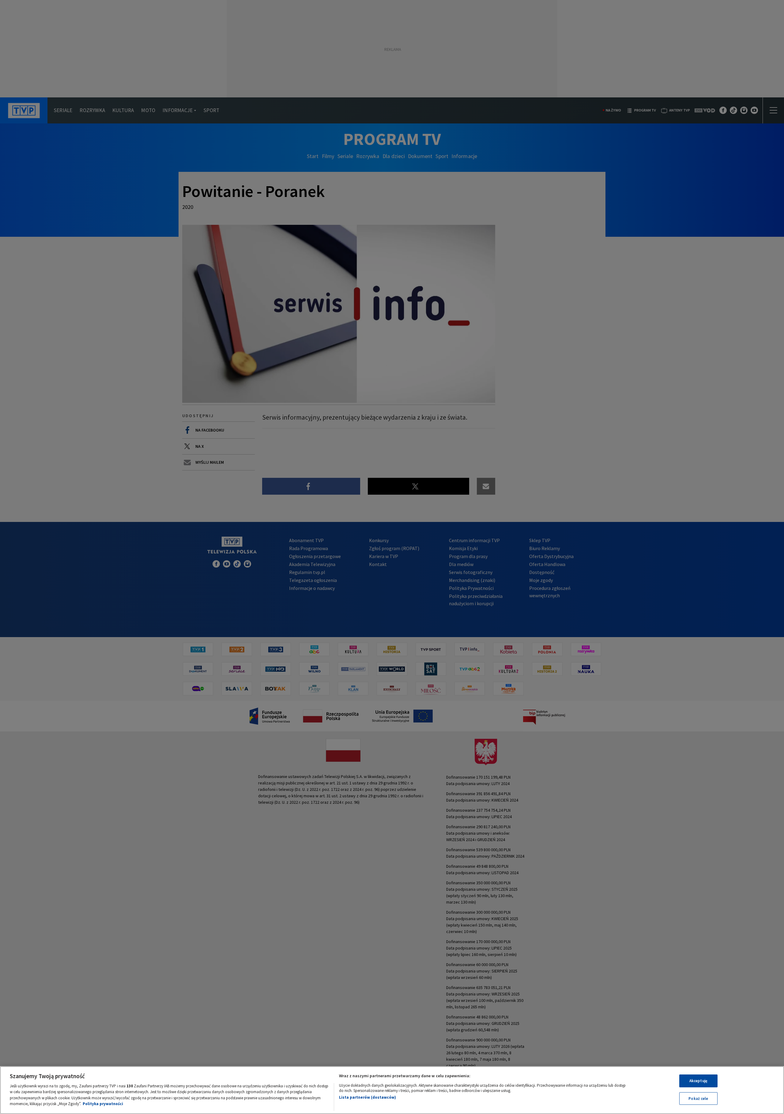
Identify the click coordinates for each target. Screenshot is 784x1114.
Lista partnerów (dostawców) (367, 1097)
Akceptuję (698, 1080)
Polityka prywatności (103, 1103)
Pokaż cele (698, 1098)
